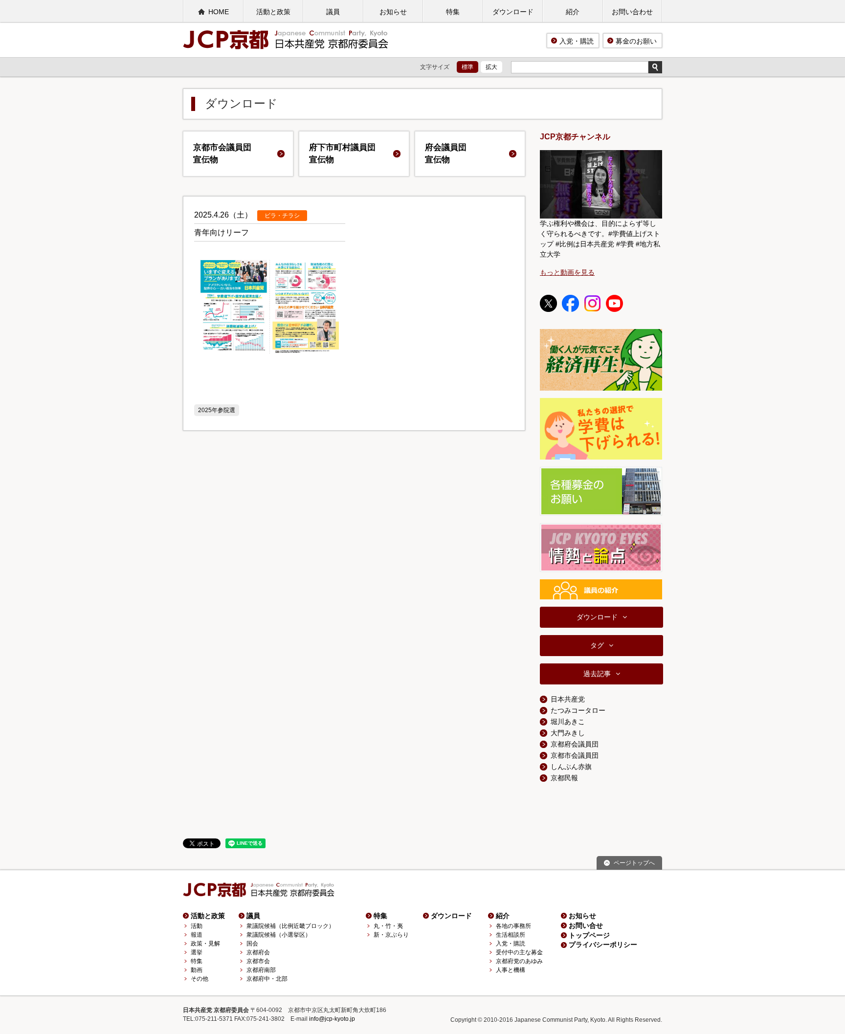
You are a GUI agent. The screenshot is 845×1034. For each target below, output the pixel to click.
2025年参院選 (216, 410)
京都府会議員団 (575, 744)
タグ (597, 645)
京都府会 (258, 952)
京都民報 (564, 778)
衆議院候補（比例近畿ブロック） (290, 926)
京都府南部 (261, 970)
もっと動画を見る (567, 272)
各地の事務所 (513, 926)
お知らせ (393, 12)
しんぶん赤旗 (571, 766)
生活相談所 (510, 934)
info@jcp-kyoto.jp (332, 1018)
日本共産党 (568, 699)
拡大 (491, 67)
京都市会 (258, 961)
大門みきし (568, 733)
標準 (467, 67)
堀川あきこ (568, 722)
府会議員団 (446, 154)
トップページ (589, 935)
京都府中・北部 (267, 978)
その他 (199, 978)
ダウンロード (513, 12)
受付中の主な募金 (519, 952)
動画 (196, 970)
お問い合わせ (632, 12)
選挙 (196, 952)
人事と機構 (510, 970)
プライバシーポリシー (603, 944)
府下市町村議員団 (342, 154)
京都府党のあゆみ (519, 961)
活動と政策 (273, 12)
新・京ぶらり (391, 934)
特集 (453, 12)
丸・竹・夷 (388, 926)
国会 (252, 943)
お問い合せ (586, 925)
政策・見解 (205, 943)
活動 (196, 926)
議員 (333, 12)
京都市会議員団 (222, 154)
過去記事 (597, 674)
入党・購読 (576, 41)
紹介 (572, 12)
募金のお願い (636, 41)
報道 (196, 934)
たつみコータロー (578, 710)
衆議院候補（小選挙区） (278, 934)
